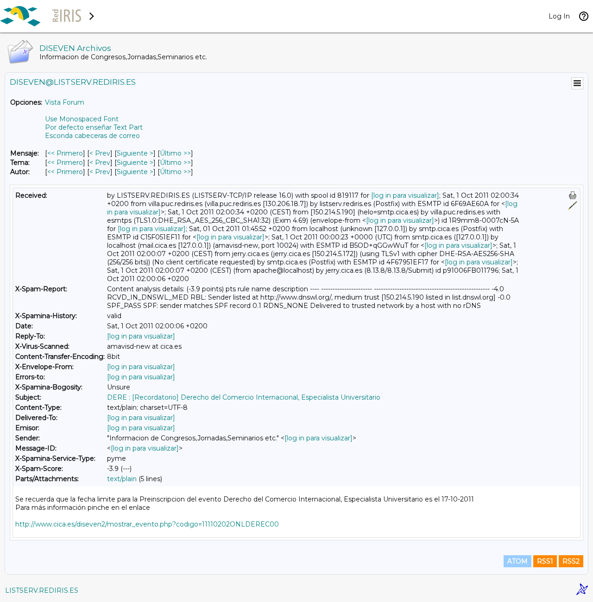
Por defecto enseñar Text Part (94, 127)
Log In (559, 16)
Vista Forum (64, 102)
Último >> (175, 153)
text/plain (122, 479)
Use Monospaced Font (82, 119)
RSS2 (571, 561)
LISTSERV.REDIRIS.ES (41, 590)
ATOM (517, 561)
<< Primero (65, 153)
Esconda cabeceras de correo (92, 136)
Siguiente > (135, 153)
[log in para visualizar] (405, 195)
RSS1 (545, 561)
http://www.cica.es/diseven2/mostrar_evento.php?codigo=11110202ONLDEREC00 (147, 524)
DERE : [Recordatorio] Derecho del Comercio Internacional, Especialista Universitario (243, 397)
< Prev (99, 153)
